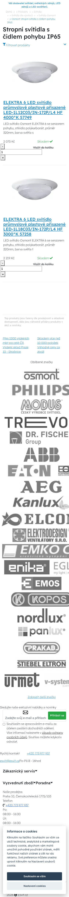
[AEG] (41, 487)
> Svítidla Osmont (46, 15)
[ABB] (42, 455)
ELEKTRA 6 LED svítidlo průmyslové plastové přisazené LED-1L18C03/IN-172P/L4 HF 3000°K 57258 (34, 227)
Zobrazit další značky (42, 697)
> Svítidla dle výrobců (21, 15)
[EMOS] (41, 583)
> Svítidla (37, 11)
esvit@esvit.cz (9, 761)
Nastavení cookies (35, 885)
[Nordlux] (41, 615)
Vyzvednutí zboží (18, 783)
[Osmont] (41, 374)
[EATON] (29, 471)
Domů (9, 11)
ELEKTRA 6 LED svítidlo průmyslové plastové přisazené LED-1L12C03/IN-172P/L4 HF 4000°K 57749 (34, 110)
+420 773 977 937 (38, 753)
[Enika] (26, 567)
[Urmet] (22, 680)
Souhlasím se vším (35, 876)
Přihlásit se (57, 715)
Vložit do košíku (43, 147)
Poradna (43, 783)
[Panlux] (41, 631)
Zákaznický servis (19, 771)
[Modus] (41, 406)
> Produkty (22, 11)
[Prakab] (41, 648)
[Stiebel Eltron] (41, 664)
